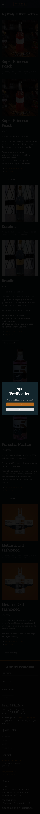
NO (20, 409)
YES (20, 404)
